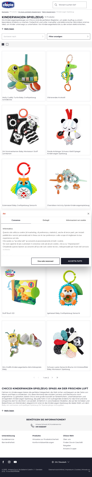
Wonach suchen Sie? (67, 5)
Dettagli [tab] (46, 220)
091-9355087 (41, 427)
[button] (23, 36)
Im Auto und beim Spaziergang (29, 12)
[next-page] (51, 378)
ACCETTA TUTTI (75, 261)
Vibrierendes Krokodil (56, 97)
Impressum (69, 469)
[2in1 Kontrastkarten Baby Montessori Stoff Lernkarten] (23, 127)
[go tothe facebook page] (3, 462)
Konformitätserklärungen (43, 442)
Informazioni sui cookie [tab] (76, 220)
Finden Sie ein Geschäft (73, 442)
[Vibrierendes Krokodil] (68, 73)
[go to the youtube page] (15, 462)
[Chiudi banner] (88, 214)
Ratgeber (67, 445)
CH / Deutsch (60, 462)
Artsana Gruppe (69, 449)
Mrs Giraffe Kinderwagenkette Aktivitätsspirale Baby (21, 368)
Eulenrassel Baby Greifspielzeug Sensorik (19, 205)
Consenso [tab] (16, 220)
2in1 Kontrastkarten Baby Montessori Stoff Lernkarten (20, 152)
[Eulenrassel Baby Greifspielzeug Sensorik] (23, 181)
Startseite (5, 12)
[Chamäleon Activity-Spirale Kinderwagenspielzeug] (68, 181)
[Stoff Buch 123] (23, 288)
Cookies (78, 469)
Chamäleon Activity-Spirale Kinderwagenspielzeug (68, 205)
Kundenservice (8, 439)
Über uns (67, 439)
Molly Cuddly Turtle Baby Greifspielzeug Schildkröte (19, 98)
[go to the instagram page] (9, 462)
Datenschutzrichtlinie (56, 469)
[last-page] (56, 378)
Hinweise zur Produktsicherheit (45, 439)
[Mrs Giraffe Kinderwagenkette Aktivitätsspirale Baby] (23, 342)
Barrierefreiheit (8, 442)
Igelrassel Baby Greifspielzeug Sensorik (63, 313)
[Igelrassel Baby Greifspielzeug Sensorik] (68, 288)
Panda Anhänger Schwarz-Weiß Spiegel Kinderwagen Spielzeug (63, 152)
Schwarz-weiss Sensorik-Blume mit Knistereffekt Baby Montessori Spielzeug (67, 368)
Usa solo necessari (45, 261)
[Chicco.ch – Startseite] (8, 4)
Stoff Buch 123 (8, 313)
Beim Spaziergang (48, 12)
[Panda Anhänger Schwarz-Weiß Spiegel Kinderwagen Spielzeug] (68, 127)
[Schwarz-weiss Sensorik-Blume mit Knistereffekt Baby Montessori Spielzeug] (68, 342)
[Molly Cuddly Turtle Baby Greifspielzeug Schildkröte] (23, 73)
